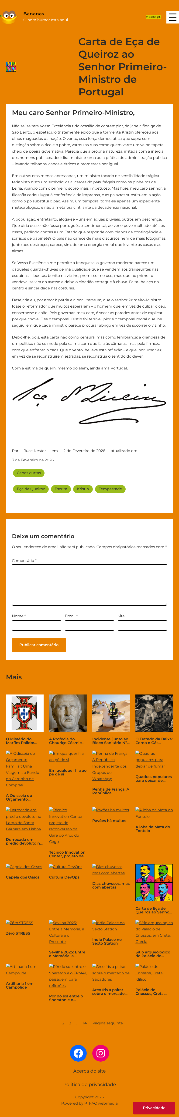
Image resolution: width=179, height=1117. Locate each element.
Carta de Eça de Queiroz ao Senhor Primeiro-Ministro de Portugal (153, 910)
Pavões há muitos (109, 821)
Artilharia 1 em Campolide (20, 986)
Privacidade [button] (154, 1108)
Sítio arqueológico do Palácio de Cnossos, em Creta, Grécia (153, 954)
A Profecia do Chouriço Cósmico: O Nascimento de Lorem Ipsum (67, 741)
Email (71, 616)
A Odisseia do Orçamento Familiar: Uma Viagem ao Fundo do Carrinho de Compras (23, 798)
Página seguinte (107, 1023)
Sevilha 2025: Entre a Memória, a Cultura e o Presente (67, 954)
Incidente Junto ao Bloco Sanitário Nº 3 (110, 741)
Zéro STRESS (18, 934)
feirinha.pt (153, 17)
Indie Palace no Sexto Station (107, 942)
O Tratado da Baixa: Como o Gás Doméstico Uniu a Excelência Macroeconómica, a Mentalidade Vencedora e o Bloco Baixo (154, 741)
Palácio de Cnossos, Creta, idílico (150, 992)
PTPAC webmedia (101, 1103)
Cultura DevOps (64, 877)
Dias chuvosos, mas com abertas (111, 885)
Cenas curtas (29, 473)
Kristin (83, 489)
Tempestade (110, 489)
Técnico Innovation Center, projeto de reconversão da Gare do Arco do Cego (67, 854)
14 (85, 1023)
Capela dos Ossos (22, 877)
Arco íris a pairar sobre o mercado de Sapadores (108, 992)
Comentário (24, 561)
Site (121, 616)
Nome (19, 616)
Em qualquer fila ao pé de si (68, 772)
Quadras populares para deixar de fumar (153, 779)
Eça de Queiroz (31, 489)
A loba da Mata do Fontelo (152, 829)
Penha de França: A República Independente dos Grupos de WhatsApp (110, 791)
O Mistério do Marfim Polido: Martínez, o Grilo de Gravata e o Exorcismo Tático (24, 741)
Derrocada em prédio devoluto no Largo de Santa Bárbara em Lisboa (24, 841)
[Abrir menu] (172, 17)
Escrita (61, 489)
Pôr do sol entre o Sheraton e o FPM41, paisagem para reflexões (66, 998)
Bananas (33, 14)
